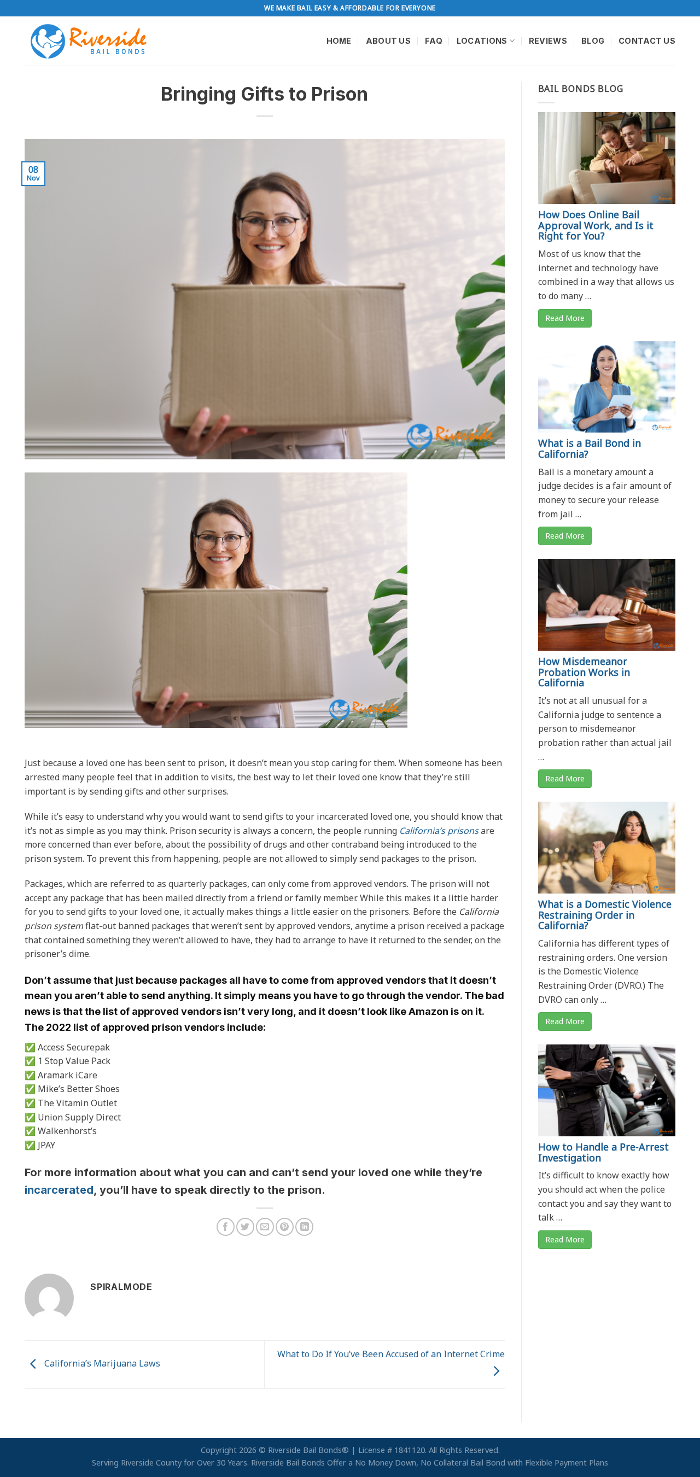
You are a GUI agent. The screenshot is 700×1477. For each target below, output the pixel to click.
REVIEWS (548, 40)
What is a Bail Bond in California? (589, 448)
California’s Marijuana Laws (101, 1364)
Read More (565, 318)
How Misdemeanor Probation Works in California (584, 672)
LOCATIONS (482, 40)
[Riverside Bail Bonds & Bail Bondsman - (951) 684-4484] (90, 41)
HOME (339, 40)
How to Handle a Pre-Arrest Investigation (603, 1152)
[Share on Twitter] (245, 1227)
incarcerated (59, 1189)
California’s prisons (439, 831)
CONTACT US (647, 40)
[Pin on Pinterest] (285, 1227)
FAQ (433, 40)
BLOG (592, 40)
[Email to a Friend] (265, 1227)
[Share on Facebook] (226, 1227)
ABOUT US (388, 40)
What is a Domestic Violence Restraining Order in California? (605, 914)
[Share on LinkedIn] (304, 1227)
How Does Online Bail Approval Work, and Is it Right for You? (596, 225)
